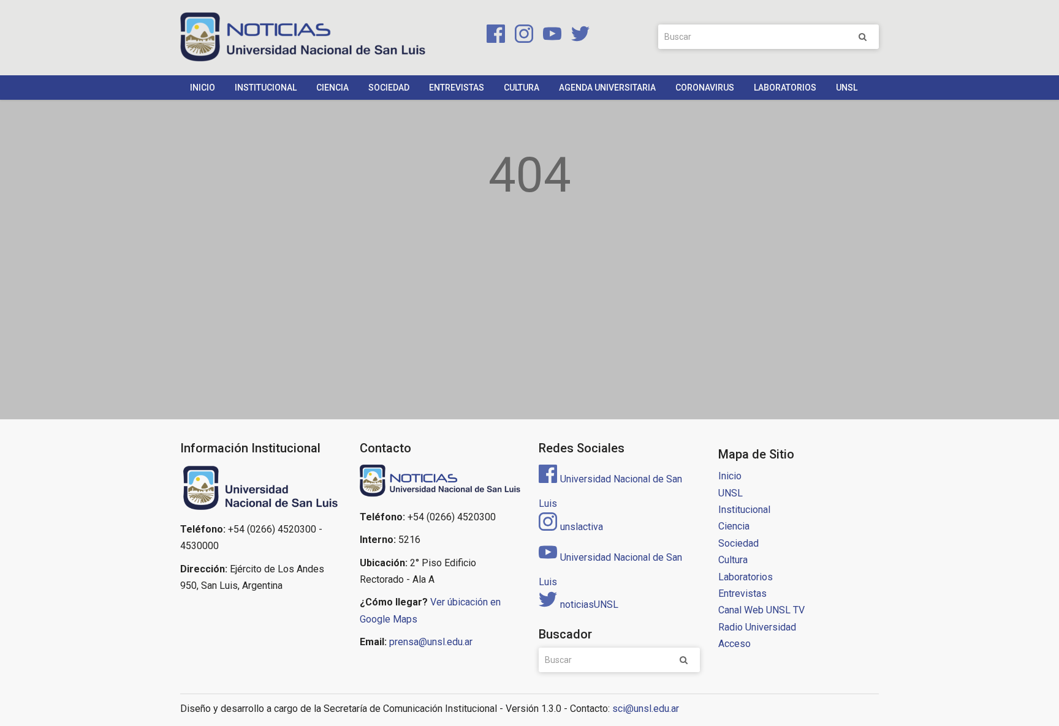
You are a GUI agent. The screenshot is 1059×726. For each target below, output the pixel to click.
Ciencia (332, 87)
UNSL (846, 87)
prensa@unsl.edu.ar (431, 642)
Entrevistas (456, 87)
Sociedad (388, 87)
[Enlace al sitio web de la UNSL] (260, 488)
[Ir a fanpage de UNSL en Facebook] (493, 36)
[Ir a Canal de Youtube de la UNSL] (550, 36)
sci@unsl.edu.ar (645, 708)
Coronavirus (704, 87)
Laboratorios (785, 87)
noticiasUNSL (589, 604)
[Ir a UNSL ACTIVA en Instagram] (521, 36)
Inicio (202, 87)
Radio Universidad (757, 627)
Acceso (734, 643)
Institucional (266, 87)
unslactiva (581, 527)
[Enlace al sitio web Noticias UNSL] (440, 482)
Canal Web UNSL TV (761, 610)
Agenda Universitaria (607, 87)
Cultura (521, 87)
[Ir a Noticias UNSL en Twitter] (577, 36)
